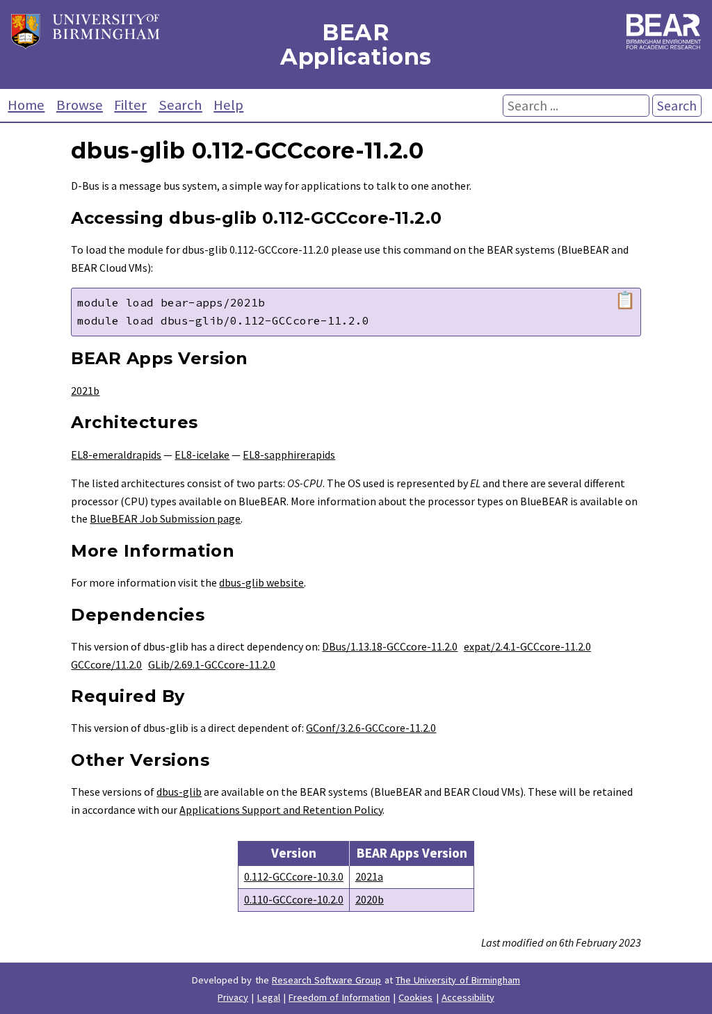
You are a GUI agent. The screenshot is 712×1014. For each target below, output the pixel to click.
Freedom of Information (339, 997)
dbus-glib (179, 792)
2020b (369, 899)
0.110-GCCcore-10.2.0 (293, 899)
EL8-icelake (202, 454)
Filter (130, 105)
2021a (369, 876)
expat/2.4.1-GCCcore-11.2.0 (527, 646)
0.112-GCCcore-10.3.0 (293, 876)
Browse (79, 105)
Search (180, 105)
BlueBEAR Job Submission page (165, 518)
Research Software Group (327, 980)
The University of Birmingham (458, 980)
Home (26, 105)
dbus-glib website (261, 582)
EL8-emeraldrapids (116, 454)
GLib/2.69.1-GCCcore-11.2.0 (211, 664)
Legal (268, 997)
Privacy (233, 997)
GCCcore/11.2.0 (106, 664)
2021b (85, 391)
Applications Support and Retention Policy (280, 810)
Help (228, 105)
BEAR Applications (356, 44)
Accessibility (468, 997)
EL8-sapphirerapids (289, 454)
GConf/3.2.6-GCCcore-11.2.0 (371, 728)
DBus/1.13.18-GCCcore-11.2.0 (390, 646)
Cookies (415, 997)
